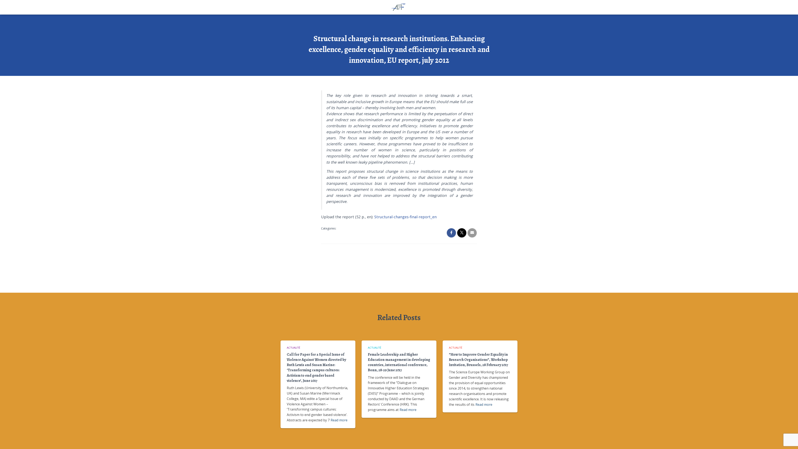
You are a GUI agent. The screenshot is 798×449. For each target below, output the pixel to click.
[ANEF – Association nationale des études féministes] (399, 7)
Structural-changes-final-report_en (405, 216)
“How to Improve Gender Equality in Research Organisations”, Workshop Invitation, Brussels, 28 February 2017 (478, 359)
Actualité (293, 347)
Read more (339, 420)
